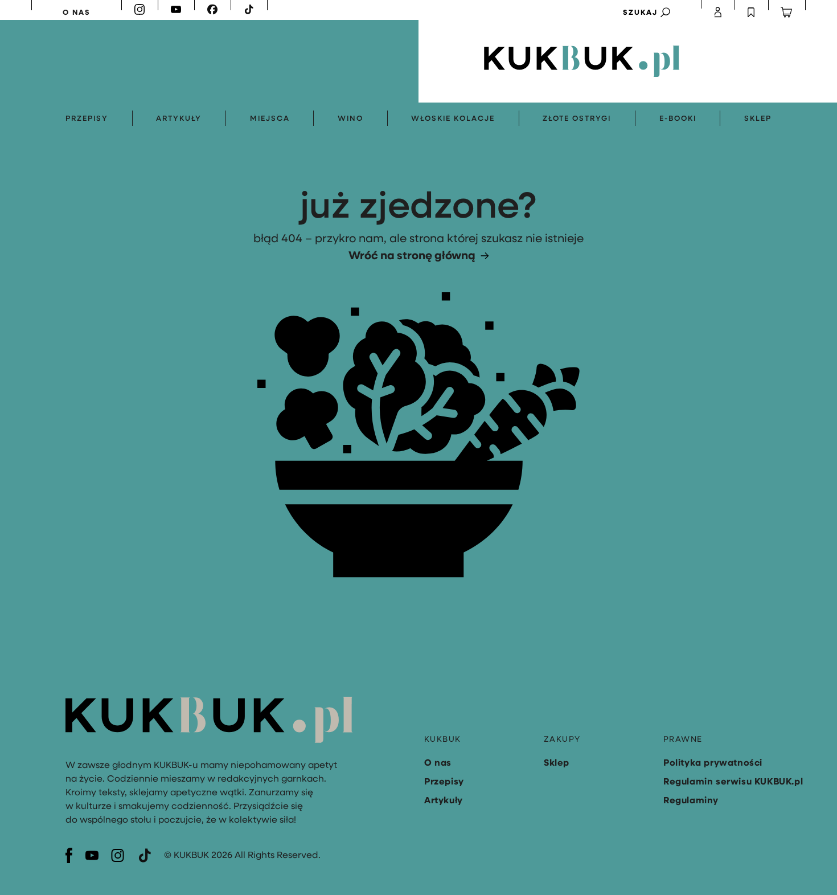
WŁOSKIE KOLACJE (453, 118)
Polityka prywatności (712, 762)
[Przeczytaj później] (751, 12)
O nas (438, 762)
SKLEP (758, 118)
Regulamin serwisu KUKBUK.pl (733, 781)
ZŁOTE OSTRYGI (577, 118)
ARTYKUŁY (179, 118)
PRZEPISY (86, 118)
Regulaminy (691, 800)
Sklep (556, 762)
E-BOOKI (677, 118)
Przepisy (444, 781)
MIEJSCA (270, 118)
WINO (350, 118)
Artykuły (443, 800)
